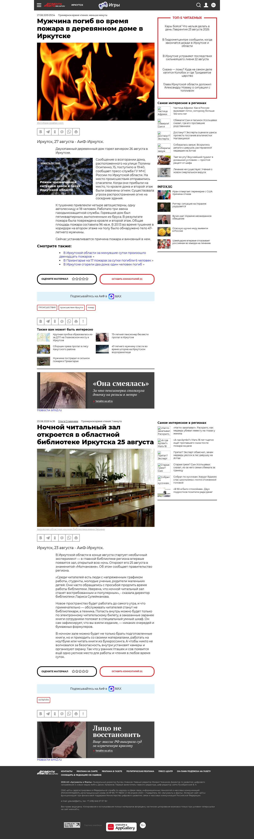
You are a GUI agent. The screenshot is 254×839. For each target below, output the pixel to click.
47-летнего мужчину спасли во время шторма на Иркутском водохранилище (130, 349)
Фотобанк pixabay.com (50, 123)
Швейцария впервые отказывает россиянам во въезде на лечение (191, 242)
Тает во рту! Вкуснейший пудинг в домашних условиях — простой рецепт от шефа (193, 160)
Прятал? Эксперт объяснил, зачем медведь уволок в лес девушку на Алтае (193, 455)
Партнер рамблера (93, 825)
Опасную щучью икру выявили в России (190, 229)
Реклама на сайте (87, 771)
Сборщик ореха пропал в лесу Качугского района (70, 348)
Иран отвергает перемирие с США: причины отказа (192, 192)
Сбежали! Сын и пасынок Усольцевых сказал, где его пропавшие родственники (195, 123)
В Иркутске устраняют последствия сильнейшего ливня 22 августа (187, 58)
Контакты (66, 771)
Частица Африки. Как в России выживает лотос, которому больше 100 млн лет (193, 110)
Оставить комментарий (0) (127, 279)
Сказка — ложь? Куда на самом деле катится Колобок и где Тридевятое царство (187, 72)
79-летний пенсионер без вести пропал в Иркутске (130, 336)
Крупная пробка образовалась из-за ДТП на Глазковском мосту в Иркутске (73, 337)
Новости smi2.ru (49, 410)
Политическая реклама (140, 771)
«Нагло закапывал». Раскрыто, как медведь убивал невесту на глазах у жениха (194, 430)
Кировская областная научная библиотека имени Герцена (71, 529)
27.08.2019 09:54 (46, 15)
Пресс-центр (165, 771)
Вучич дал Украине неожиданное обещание (191, 217)
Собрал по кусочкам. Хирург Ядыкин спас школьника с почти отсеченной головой (195, 479)
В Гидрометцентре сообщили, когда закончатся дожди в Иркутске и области (187, 43)
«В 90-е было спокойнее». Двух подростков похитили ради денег (193, 490)
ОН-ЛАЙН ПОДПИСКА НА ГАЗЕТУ (194, 771)
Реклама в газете (112, 771)
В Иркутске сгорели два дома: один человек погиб (102, 264)
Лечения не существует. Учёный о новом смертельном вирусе (192, 171)
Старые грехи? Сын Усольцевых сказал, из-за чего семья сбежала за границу (194, 467)
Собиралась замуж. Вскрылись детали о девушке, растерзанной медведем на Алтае (192, 147)
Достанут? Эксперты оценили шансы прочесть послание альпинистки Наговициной (195, 135)
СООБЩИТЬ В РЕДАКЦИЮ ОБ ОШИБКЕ (81, 775)
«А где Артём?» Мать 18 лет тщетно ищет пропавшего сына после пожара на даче (193, 442)
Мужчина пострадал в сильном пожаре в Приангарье (71, 360)
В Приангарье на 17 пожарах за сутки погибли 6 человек (107, 260)
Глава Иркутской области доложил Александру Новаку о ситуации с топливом (187, 87)
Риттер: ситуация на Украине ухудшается (189, 205)
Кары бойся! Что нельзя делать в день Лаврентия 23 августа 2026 (187, 28)
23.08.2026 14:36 (46, 421)
